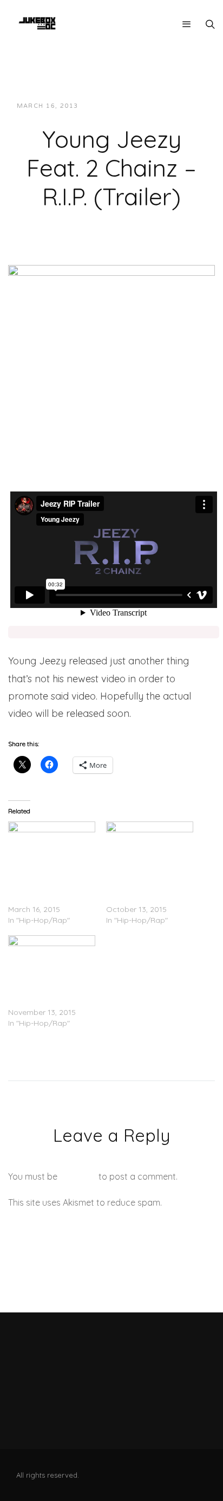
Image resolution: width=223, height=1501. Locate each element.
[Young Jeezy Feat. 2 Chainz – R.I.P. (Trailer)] (111, 342)
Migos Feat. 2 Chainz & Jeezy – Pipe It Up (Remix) (147, 887)
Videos (184, 105)
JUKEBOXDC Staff (124, 105)
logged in (78, 1176)
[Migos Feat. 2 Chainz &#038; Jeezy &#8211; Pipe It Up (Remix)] (149, 846)
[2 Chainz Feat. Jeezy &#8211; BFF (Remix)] (51, 960)
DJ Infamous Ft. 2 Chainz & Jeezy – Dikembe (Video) (39, 887)
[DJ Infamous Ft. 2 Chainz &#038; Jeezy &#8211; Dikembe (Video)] (51, 846)
